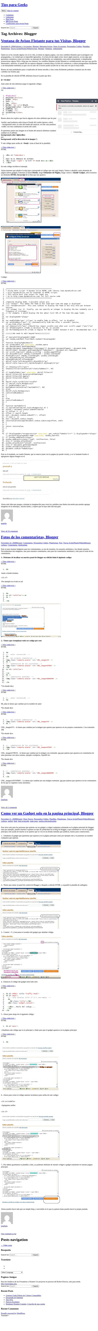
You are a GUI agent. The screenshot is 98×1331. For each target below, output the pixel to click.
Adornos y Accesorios (23, 46)
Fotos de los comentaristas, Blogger (29, 537)
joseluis (24, 545)
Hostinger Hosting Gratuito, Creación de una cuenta (25, 1304)
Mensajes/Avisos (46, 46)
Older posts (6, 1245)
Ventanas (48, 49)
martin (59, 49)
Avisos (34, 49)
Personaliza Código (74, 46)
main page (34, 821)
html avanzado (23, 821)
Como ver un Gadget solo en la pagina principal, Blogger (47, 813)
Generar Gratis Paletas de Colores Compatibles (23, 1295)
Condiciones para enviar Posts (17, 23)
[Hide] (96, 101)
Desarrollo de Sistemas (14, 1298)
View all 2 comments (9, 807)
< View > (8, 88)
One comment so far (8, 1234)
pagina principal (45, 821)
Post (60, 543)
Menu (4, 11)
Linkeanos (10, 17)
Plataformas (5, 49)
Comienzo (10, 15)
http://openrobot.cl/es (9, 1284)
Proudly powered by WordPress (13, 1313)
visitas (55, 49)
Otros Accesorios (59, 46)
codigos (4, 545)
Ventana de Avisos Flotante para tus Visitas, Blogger (43, 41)
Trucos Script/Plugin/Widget (21, 49)
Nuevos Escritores (12, 1302)
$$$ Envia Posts (12, 21)
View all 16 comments (9, 531)
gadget (10, 821)
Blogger (36, 46)
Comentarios (28, 543)
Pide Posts (10, 19)
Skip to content (13, 11)
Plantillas (86, 46)
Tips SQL (9, 1300)
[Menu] (58, 101)
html (20, 545)
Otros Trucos (28, 819)
